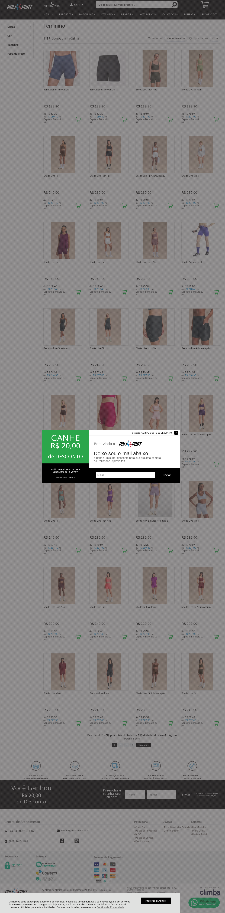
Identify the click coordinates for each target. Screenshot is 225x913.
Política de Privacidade (110, 907)
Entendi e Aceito (155, 901)
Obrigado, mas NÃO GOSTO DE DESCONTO (152, 433)
